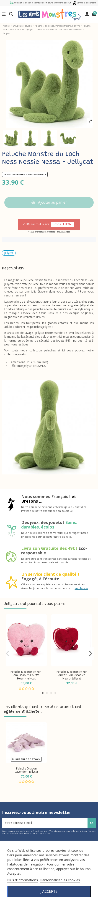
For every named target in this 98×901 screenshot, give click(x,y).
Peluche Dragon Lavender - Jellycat (26, 770)
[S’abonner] (92, 823)
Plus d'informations (22, 880)
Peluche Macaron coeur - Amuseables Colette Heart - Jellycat (26, 675)
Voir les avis (81, 588)
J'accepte (49, 891)
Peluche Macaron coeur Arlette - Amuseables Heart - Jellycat (72, 675)
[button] (43, 693)
